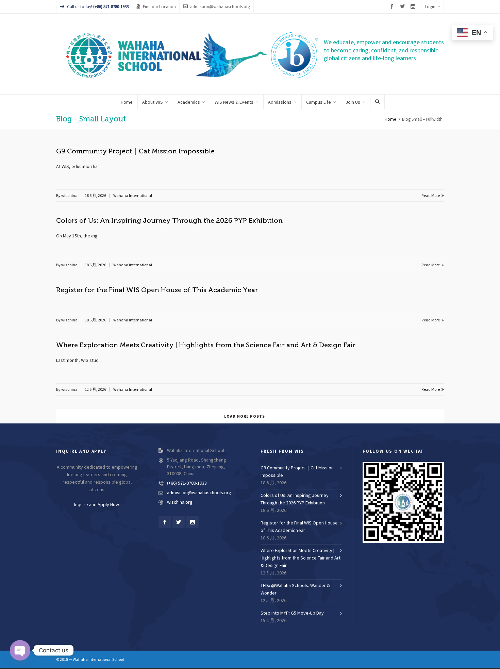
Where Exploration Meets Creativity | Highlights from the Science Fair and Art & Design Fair (205, 345)
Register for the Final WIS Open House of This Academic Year (157, 290)
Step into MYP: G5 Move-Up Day (292, 613)
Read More (430, 195)
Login (430, 6)
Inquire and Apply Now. (97, 504)
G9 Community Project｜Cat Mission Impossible (135, 151)
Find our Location (159, 6)
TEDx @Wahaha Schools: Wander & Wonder (295, 589)
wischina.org (180, 502)
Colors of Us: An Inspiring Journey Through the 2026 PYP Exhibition (169, 220)
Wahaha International (132, 195)
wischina (69, 195)
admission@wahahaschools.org (220, 6)
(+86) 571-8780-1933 (187, 483)
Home (390, 119)
